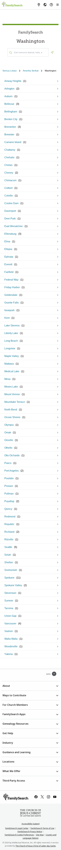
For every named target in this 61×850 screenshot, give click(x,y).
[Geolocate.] (52, 52)
